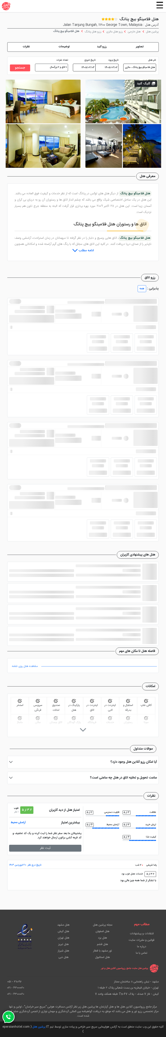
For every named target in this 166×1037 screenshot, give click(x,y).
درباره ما (141, 946)
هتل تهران (63, 938)
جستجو (20, 68)
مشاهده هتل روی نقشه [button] (25, 666)
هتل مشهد (63, 925)
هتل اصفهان (103, 931)
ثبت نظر (45, 848)
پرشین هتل (38, 1026)
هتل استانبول (102, 957)
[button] (140, 47)
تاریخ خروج (90, 60)
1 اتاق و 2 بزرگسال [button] (58, 67)
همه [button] (141, 288)
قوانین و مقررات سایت (141, 940)
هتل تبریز (63, 944)
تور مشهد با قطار (102, 950)
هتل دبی (64, 957)
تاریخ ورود (113, 60)
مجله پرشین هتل (102, 925)
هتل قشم (102, 944)
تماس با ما (141, 953)
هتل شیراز (63, 950)
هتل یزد (102, 938)
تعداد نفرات (62, 60)
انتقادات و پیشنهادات (142, 933)
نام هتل (152, 60)
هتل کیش (63, 931)
